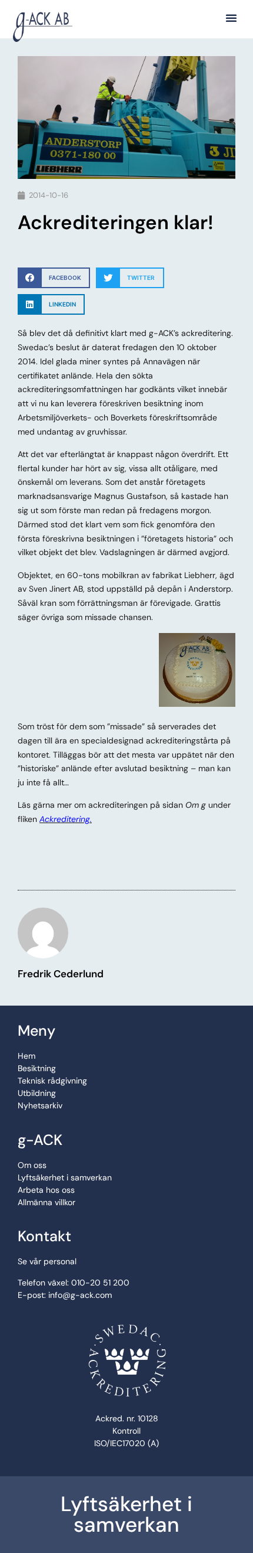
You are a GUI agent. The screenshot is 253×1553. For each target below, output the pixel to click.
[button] (231, 18)
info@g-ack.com (80, 1295)
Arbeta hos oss (46, 1190)
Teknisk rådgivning (52, 1080)
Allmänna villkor (46, 1202)
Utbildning (37, 1093)
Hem (26, 1055)
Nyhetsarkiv (40, 1105)
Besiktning (37, 1068)
